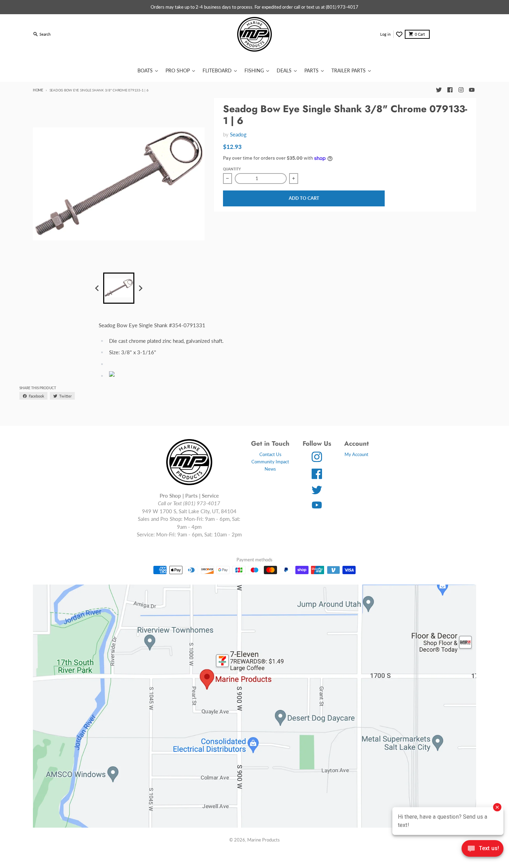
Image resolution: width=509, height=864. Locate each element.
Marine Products (263, 840)
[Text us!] (482, 849)
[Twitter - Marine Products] (439, 90)
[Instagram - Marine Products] (461, 90)
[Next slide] (140, 288)
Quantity (232, 169)
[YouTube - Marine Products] (472, 90)
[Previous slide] (97, 288)
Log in (385, 34)
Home (38, 90)
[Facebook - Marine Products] (450, 90)
